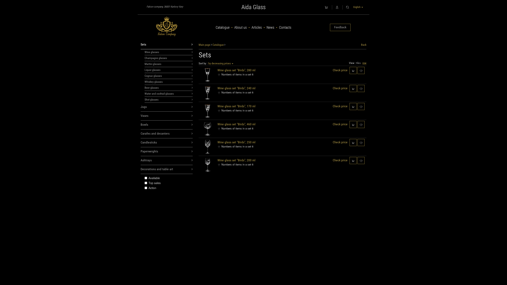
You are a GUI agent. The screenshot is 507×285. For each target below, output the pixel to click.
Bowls (144, 124)
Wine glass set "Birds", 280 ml (236, 70)
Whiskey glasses (154, 81)
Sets (143, 44)
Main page (204, 44)
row (364, 63)
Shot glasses (151, 99)
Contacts (285, 27)
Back (363, 44)
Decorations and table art (157, 169)
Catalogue (223, 27)
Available (154, 178)
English (357, 7)
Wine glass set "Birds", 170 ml (236, 106)
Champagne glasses (156, 58)
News (270, 27)
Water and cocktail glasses (159, 93)
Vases (144, 116)
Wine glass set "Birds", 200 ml (236, 160)
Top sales (155, 183)
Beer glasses (152, 87)
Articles (257, 27)
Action (152, 188)
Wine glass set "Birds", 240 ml (236, 88)
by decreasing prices (219, 63)
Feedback (340, 27)
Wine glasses (152, 52)
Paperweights (149, 151)
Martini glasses (153, 64)
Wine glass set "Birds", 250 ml (236, 142)
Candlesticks (149, 142)
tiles (358, 63)
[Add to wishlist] (361, 70)
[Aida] (167, 26)
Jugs (144, 107)
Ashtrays (146, 160)
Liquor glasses (152, 69)
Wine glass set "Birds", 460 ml (236, 124)
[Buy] (353, 70)
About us (240, 27)
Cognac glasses (153, 75)
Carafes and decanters (155, 133)
